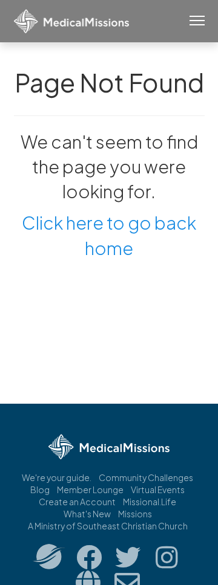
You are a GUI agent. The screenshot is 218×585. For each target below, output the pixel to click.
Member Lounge (90, 489)
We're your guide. (56, 477)
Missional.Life (149, 501)
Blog (40, 489)
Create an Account (77, 501)
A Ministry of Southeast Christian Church (108, 525)
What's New (87, 513)
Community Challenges (146, 477)
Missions (135, 513)
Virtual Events (158, 489)
